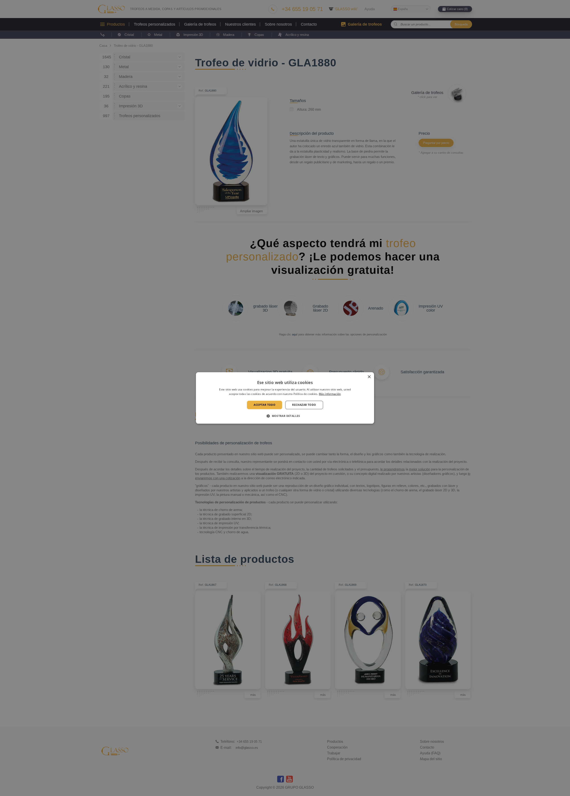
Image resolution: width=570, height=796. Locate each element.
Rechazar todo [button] (304, 405)
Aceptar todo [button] (264, 405)
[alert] (285, 398)
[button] (285, 416)
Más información (330, 394)
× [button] (369, 377)
